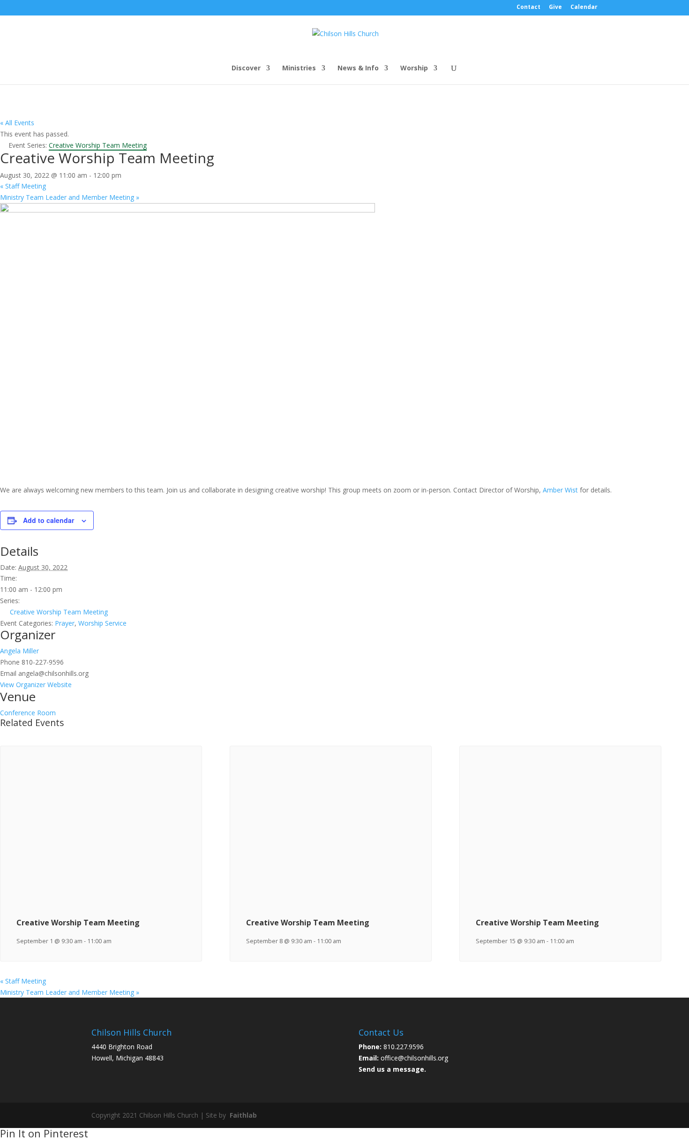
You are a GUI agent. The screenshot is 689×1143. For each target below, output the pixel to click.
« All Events (17, 122)
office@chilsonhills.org (414, 1057)
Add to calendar (48, 520)
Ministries (299, 68)
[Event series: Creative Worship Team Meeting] (116, 941)
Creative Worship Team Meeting (59, 611)
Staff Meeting (23, 186)
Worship (414, 68)
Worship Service (102, 623)
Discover (246, 68)
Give (555, 7)
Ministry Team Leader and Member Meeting (69, 197)
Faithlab (243, 1115)
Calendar (584, 7)
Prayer (65, 623)
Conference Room (28, 712)
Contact (528, 7)
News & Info (358, 68)
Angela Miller (19, 650)
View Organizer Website (36, 684)
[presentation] (101, 895)
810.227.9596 (403, 1046)
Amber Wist (560, 489)
